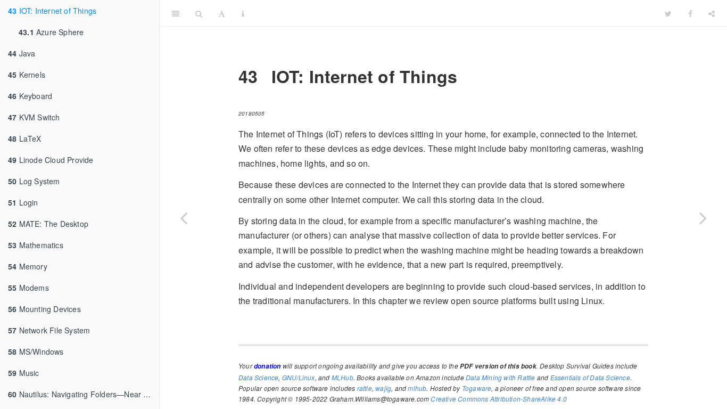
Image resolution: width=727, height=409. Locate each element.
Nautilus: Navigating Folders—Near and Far (83, 394)
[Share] (711, 13)
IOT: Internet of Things (52, 10)
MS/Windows (36, 351)
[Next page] (703, 218)
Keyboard (30, 96)
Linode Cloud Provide (51, 159)
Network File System (49, 330)
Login (23, 202)
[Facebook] (690, 13)
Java (21, 53)
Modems (28, 287)
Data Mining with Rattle (500, 377)
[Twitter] (668, 13)
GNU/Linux (298, 377)
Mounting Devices (44, 309)
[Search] (198, 13)
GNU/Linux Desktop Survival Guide (454, 13)
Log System (34, 181)
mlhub (417, 387)
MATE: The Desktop (48, 223)
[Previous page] (184, 218)
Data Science (258, 377)
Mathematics (35, 245)
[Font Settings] (221, 13)
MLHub (342, 377)
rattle (364, 387)
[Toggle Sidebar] (175, 13)
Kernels (26, 74)
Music (23, 372)
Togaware (477, 387)
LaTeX (25, 138)
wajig (383, 387)
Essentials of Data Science (590, 377)
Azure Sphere (51, 32)
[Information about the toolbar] (243, 13)
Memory (27, 266)
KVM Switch (34, 117)
